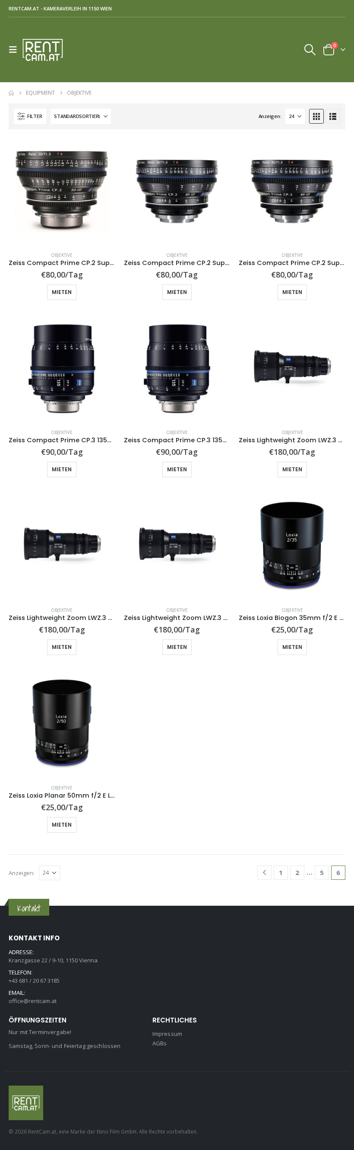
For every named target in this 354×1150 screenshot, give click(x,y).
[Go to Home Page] (11, 93)
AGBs (159, 1043)
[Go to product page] (62, 191)
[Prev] (264, 873)
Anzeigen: (270, 116)
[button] (15, 49)
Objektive (62, 255)
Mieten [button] (62, 292)
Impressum (167, 1034)
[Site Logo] (46, 49)
